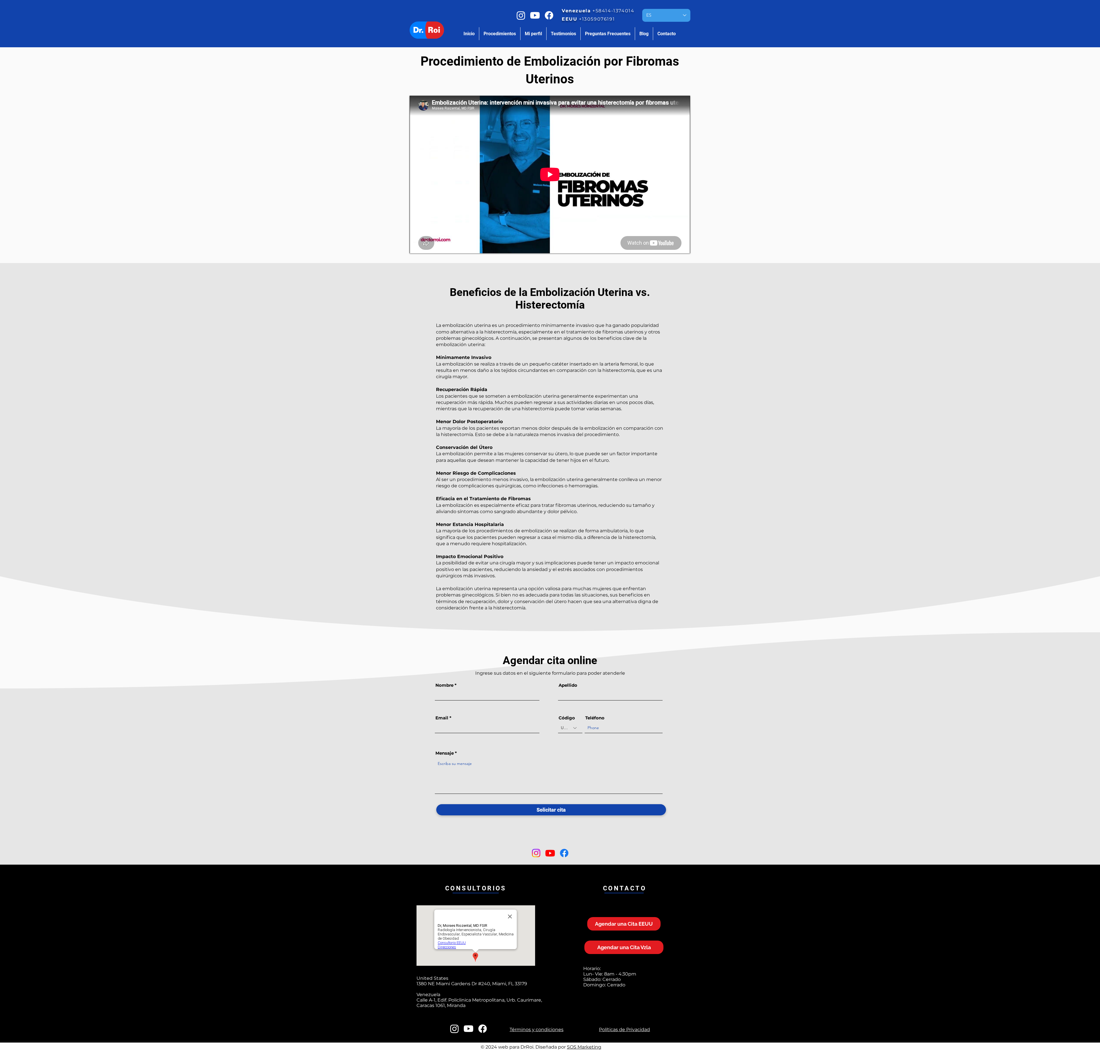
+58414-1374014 (613, 10)
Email (441, 718)
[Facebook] (549, 15)
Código (567, 718)
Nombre (444, 685)
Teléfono (594, 718)
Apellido (568, 685)
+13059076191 (597, 19)
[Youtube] (535, 15)
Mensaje (444, 753)
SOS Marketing (584, 1047)
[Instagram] (521, 15)
